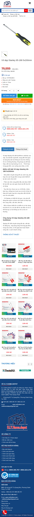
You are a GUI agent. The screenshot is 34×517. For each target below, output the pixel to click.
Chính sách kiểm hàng (8, 458)
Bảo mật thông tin (7, 449)
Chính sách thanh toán (8, 456)
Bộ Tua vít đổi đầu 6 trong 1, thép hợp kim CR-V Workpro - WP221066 (25, 263)
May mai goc (4, 505)
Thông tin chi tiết (8, 149)
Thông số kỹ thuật (21, 149)
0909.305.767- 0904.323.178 (17, 104)
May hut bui (4, 501)
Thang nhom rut (5, 503)
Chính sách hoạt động (8, 460)
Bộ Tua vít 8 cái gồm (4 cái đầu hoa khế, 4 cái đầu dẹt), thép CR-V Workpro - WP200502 (25, 292)
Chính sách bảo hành (8, 451)
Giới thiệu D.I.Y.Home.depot (10, 438)
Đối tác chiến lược (7, 440)
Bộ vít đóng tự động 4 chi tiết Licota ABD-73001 (9, 262)
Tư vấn (26, 95)
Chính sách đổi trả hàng (8, 442)
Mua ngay (17, 100)
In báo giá (7, 75)
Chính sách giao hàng (8, 453)
